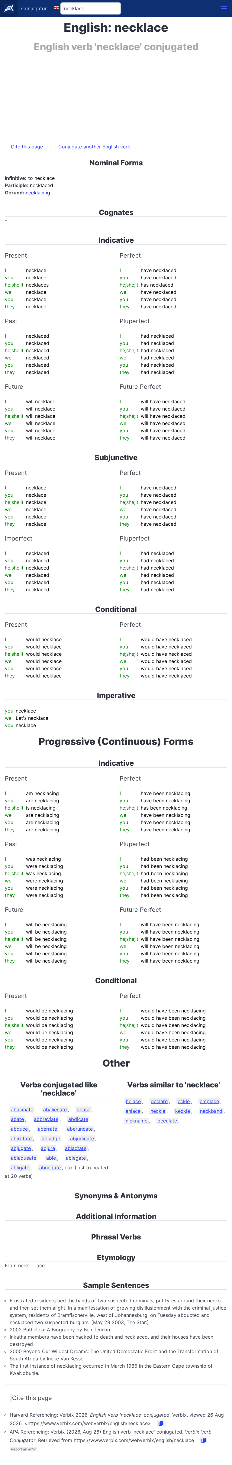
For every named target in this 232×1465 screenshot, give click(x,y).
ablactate (75, 1148)
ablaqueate (23, 1158)
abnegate (50, 1168)
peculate (167, 1121)
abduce (19, 1129)
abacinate (22, 1109)
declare (159, 1101)
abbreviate (46, 1119)
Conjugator (34, 8)
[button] (224, 8)
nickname (136, 1121)
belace (133, 1101)
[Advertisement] (116, 94)
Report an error (23, 1449)
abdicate (78, 1119)
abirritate (21, 1138)
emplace (209, 1101)
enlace (133, 1111)
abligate (20, 1168)
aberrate (47, 1129)
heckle (157, 1111)
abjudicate (82, 1138)
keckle (182, 1111)
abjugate (21, 1148)
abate (17, 1119)
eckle (184, 1101)
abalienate (55, 1109)
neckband (211, 1111)
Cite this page (27, 147)
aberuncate (80, 1129)
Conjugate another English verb (94, 147)
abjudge (51, 1138)
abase (83, 1109)
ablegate (76, 1158)
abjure (48, 1148)
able (51, 1158)
